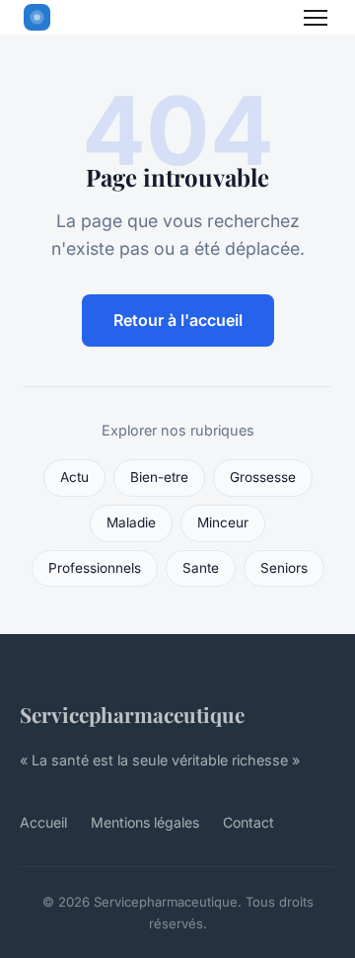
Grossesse (263, 477)
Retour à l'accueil (178, 320)
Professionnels (94, 568)
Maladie (131, 522)
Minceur (222, 522)
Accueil (43, 822)
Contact (248, 822)
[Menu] (315, 18)
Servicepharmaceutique (132, 714)
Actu (74, 477)
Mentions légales (145, 822)
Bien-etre (159, 477)
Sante (200, 568)
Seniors (284, 568)
